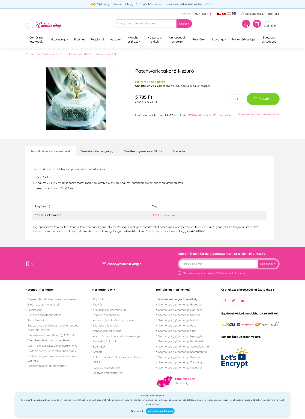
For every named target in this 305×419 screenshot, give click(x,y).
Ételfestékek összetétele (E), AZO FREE (52, 335)
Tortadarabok (36, 320)
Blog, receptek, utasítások (44, 304)
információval (152, 404)
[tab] (50, 151)
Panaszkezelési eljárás (107, 330)
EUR (203, 14)
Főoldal (29, 54)
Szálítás (97, 304)
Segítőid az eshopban (106, 315)
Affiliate (98, 351)
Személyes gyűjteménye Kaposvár (180, 367)
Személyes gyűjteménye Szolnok (179, 357)
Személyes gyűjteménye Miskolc (178, 320)
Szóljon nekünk (157, 231)
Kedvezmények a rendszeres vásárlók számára (51, 358)
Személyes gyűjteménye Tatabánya (181, 362)
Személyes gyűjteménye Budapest (180, 304)
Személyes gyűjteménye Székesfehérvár (184, 346)
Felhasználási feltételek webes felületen (118, 357)
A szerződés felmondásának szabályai (116, 336)
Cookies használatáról (106, 367)
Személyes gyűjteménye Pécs (177, 325)
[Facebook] (225, 301)
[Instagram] (234, 301)
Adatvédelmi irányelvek (107, 373)
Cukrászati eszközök (47, 54)
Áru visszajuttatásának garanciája (114, 320)
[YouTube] (243, 301)
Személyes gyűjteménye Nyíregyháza (182, 336)
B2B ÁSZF (99, 346)
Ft (209, 14)
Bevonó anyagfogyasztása (44, 315)
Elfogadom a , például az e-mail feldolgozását (214, 273)
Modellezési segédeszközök (77, 54)
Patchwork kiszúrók (106, 54)
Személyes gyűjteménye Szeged (179, 315)
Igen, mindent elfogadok (160, 411)
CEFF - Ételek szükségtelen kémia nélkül (53, 345)
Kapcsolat (99, 299)
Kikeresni (184, 23)
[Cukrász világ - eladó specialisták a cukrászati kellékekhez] (43, 24)
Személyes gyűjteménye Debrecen (180, 309)
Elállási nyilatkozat (104, 341)
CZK (195, 14)
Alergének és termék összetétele (48, 340)
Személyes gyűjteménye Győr (177, 330)
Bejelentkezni (268, 263)
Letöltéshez (35, 309)
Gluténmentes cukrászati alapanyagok (52, 351)
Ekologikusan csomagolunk (110, 309)
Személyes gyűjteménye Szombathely (182, 351)
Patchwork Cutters (200, 115)
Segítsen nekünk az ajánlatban (47, 365)
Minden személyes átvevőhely (178, 299)
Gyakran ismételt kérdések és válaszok (52, 299)
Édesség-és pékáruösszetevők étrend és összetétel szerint (53, 328)
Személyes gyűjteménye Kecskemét (181, 341)
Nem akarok (137, 411)
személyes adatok (205, 273)
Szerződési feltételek (106, 325)
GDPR (96, 362)
